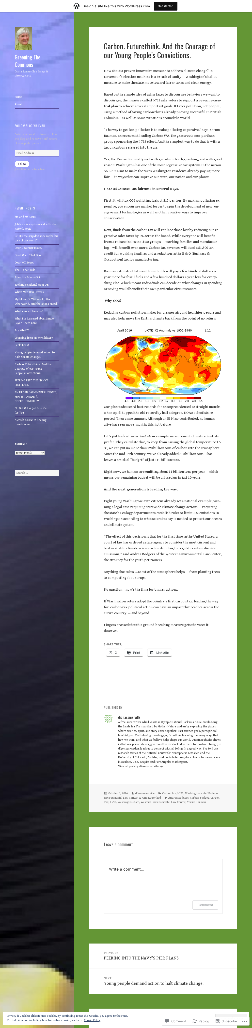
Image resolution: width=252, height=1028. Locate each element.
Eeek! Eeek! (22, 345)
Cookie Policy (92, 1020)
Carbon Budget (199, 797)
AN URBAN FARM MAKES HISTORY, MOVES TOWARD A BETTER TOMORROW (36, 397)
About (18, 104)
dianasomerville (145, 793)
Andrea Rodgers (178, 797)
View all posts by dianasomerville (139, 766)
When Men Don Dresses (29, 292)
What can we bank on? (29, 311)
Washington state (128, 802)
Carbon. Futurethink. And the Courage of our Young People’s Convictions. (33, 369)
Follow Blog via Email (30, 126)
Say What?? (22, 330)
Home (18, 96)
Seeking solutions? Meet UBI (32, 284)
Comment (205, 905)
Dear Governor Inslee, (28, 248)
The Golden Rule (25, 270)
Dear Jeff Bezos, (24, 262)
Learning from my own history (34, 337)
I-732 (113, 802)
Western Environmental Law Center (163, 802)
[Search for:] (37, 472)
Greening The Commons (27, 60)
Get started (165, 6)
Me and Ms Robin (25, 217)
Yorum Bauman (196, 802)
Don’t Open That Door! (29, 255)
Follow (22, 164)
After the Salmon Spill (28, 277)
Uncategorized (151, 797)
